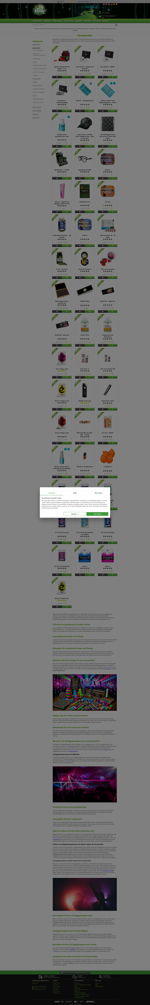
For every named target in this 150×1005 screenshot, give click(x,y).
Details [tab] (75, 493)
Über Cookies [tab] (98, 493)
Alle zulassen (97, 514)
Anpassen (74, 514)
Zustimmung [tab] (51, 493)
